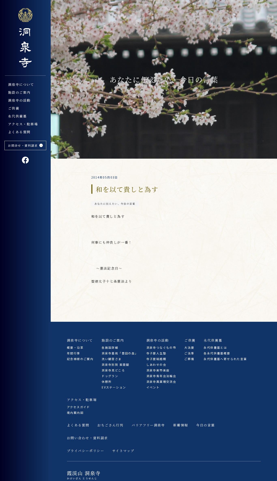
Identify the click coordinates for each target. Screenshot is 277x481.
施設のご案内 (19, 92)
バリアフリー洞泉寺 (148, 425)
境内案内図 (75, 413)
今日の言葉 (205, 425)
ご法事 (189, 353)
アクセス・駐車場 (23, 124)
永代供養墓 (17, 116)
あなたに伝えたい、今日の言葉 (114, 203)
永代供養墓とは (215, 347)
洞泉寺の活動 (19, 100)
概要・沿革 (75, 347)
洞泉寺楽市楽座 (158, 370)
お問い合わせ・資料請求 (87, 438)
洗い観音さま (111, 359)
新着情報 (180, 425)
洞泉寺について (21, 84)
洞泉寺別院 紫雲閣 (115, 365)
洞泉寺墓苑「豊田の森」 (120, 353)
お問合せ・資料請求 (23, 145)
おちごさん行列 (110, 425)
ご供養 (13, 108)
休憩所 (107, 382)
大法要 (189, 347)
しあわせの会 (156, 365)
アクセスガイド (78, 407)
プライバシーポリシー (85, 450)
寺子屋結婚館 (156, 359)
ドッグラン (110, 376)
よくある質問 (19, 132)
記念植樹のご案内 (80, 359)
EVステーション (114, 387)
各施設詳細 (110, 347)
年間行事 (73, 353)
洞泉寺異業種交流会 (161, 382)
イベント (153, 387)
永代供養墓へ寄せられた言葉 (225, 359)
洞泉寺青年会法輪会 (161, 376)
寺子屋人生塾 (156, 353)
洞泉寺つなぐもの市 (161, 347)
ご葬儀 (189, 359)
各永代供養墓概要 (217, 353)
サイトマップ (123, 450)
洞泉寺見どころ (113, 370)
